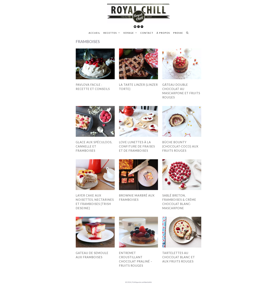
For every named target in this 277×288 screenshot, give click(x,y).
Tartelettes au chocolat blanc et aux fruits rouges (178, 257)
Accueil (94, 33)
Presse (178, 33)
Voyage (128, 33)
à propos (163, 33)
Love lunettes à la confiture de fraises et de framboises (137, 146)
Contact (146, 33)
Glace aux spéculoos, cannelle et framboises (94, 146)
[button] (187, 33)
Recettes (110, 33)
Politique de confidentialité (142, 282)
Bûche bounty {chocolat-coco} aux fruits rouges (180, 146)
